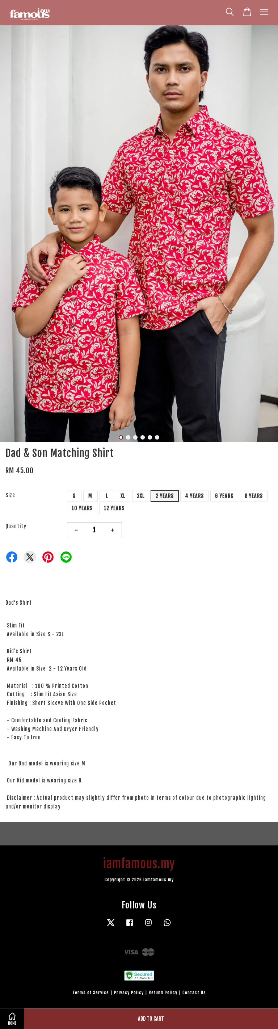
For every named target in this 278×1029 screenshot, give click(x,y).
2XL (140, 496)
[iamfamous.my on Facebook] (130, 926)
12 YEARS (114, 508)
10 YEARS (82, 508)
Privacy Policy (129, 992)
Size (10, 495)
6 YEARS (224, 496)
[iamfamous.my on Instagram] (148, 926)
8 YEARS (254, 496)
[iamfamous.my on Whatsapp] (167, 926)
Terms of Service (90, 992)
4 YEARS (194, 496)
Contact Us (194, 992)
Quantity (15, 526)
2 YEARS (165, 496)
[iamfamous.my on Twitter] (111, 926)
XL (123, 496)
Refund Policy (163, 992)
